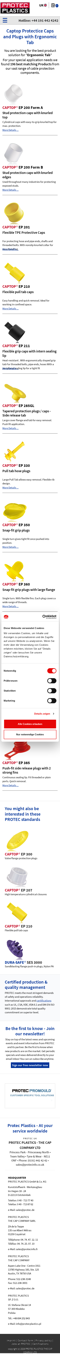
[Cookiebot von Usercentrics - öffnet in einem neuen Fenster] (42, 617)
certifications (43, 1000)
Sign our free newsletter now (30, 1065)
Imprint (11, 1340)
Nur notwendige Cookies (30, 734)
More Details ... (10, 130)
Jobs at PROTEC (21, 1343)
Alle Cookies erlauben (30, 723)
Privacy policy (44, 1340)
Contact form (25, 1340)
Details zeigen (42, 713)
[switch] (51, 680)
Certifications (40, 1343)
